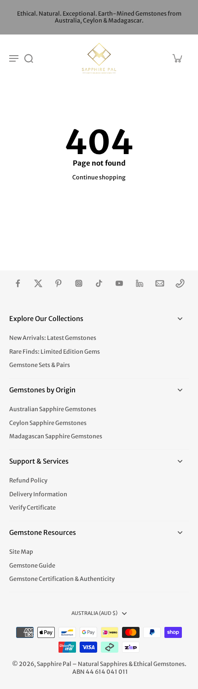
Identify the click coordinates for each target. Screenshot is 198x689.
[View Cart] (177, 58)
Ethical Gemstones (159, 663)
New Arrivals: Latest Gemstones (52, 337)
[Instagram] (79, 283)
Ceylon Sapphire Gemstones (48, 422)
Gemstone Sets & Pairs (39, 365)
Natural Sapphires (103, 663)
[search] (28, 58)
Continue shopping (99, 177)
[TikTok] (99, 283)
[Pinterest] (58, 283)
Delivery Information (38, 494)
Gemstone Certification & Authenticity (62, 578)
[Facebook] (18, 283)
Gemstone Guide (32, 565)
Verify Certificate (32, 507)
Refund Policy (28, 480)
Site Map (21, 551)
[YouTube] (119, 283)
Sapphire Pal (54, 663)
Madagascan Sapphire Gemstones (55, 436)
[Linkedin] (139, 283)
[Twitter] (38, 283)
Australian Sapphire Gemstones (52, 409)
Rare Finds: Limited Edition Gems (54, 351)
